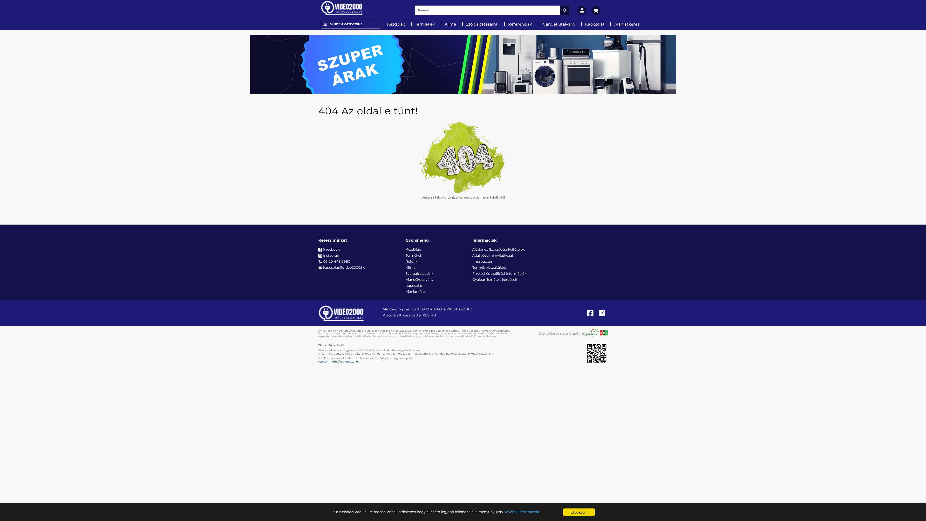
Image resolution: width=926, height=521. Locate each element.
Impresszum (482, 261)
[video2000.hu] (342, 8)
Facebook (331, 249)
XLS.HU (429, 315)
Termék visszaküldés (489, 267)
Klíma (450, 24)
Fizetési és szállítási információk (499, 273)
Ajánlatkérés (626, 24)
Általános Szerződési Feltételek (498, 249)
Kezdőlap (396, 24)
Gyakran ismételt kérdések (494, 279)
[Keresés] (564, 10)
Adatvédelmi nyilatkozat (492, 255)
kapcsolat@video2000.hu (344, 267)
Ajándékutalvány (558, 24)
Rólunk (411, 261)
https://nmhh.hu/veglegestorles (338, 361)
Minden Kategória (346, 24)
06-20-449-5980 (336, 261)
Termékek (425, 24)
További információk (521, 512)
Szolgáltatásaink (482, 24)
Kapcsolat (595, 24)
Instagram (331, 255)
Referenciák (520, 24)
